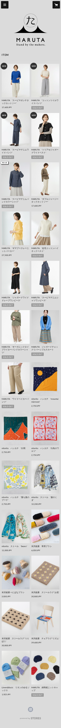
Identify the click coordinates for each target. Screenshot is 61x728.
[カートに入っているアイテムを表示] (56, 5)
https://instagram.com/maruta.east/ (30, 709)
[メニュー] (4, 5)
